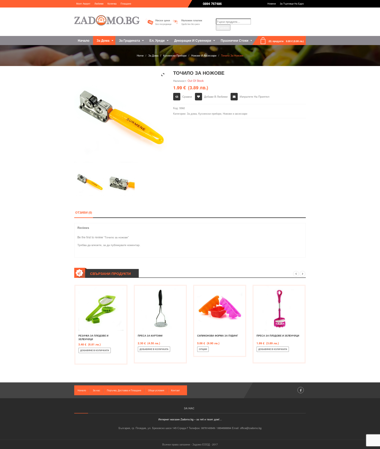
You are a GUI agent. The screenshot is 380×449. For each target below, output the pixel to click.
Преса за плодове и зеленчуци (277, 335)
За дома (153, 55)
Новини (271, 3)
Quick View (108, 357)
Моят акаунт (83, 3)
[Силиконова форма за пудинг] (219, 308)
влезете (96, 245)
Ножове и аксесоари (203, 55)
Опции (203, 349)
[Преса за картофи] (160, 308)
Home (140, 55)
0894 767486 (212, 3)
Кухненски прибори (174, 55)
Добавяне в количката (94, 350)
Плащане (126, 3)
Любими (99, 3)
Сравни (187, 96)
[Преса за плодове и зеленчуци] (279, 308)
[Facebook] (300, 390)
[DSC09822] (90, 182)
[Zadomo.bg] (107, 20)
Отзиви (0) (83, 212)
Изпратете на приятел (254, 96)
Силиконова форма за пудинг (217, 335)
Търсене (223, 27)
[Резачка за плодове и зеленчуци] (101, 308)
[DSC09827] (121, 182)
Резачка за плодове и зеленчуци (93, 337)
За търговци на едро (292, 3)
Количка (112, 3)
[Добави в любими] (95, 357)
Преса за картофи (150, 335)
